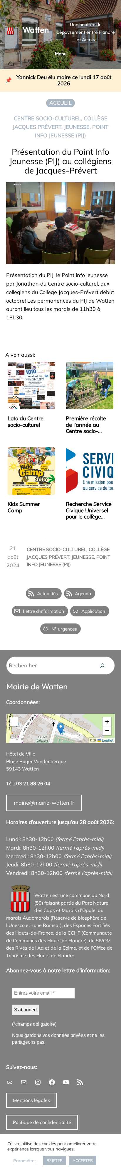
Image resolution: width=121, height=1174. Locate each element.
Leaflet (107, 740)
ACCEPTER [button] (83, 1160)
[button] (60, 729)
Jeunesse (77, 127)
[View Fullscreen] (14, 721)
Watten (36, 29)
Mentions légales (31, 1100)
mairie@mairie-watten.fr (44, 802)
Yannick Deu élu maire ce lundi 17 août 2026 (63, 80)
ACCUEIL (60, 102)
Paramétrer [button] (24, 1160)
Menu (60, 53)
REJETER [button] (55, 1160)
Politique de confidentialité (42, 1122)
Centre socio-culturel (47, 118)
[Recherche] (102, 665)
